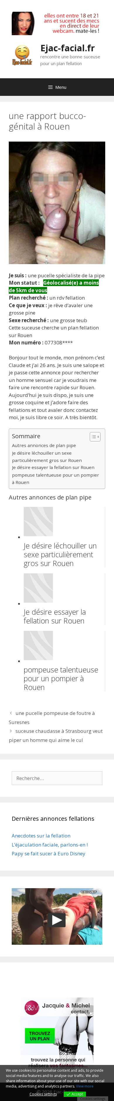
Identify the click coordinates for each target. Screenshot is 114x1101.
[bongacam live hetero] (57, 33)
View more (85, 1086)
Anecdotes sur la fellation (41, 835)
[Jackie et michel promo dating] (57, 1034)
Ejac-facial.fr (67, 48)
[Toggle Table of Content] (92, 437)
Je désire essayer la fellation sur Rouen (53, 467)
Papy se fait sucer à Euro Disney (48, 853)
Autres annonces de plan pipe (44, 445)
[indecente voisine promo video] (57, 916)
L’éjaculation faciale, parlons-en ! (50, 844)
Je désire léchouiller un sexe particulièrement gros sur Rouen (47, 456)
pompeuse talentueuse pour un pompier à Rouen (55, 478)
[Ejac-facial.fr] (22, 54)
